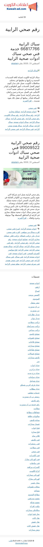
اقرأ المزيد (27, 101)
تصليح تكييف (34, 334)
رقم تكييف (35, 401)
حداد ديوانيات (34, 377)
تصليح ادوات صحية (20, 239)
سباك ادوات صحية (21, 122)
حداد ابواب (35, 365)
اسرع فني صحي (13, 229)
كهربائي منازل (34, 479)
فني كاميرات (34, 455)
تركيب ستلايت (34, 322)
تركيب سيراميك (33, 326)
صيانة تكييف (35, 420)
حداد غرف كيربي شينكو (30, 385)
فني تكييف (35, 440)
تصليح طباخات (34, 350)
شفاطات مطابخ (33, 412)
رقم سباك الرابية (26, 115)
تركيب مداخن (34, 330)
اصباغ (37, 291)
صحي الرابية (23, 250)
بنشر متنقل (35, 303)
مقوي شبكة (35, 502)
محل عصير (35, 483)
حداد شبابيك (35, 381)
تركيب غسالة (25, 236)
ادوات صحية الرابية (28, 111)
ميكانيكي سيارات (33, 510)
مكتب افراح (35, 506)
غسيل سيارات (34, 424)
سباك (8, 118)
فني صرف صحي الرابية (30, 264)
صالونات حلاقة (34, 416)
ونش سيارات (34, 530)
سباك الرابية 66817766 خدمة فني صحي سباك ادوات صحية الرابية (24, 51)
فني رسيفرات (34, 444)
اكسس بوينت (34, 295)
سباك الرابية (35, 122)
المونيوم (36, 299)
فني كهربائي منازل (32, 459)
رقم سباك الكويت (11, 115)
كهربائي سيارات (33, 475)
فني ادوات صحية (19, 253)
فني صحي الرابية (12, 129)
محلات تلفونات (33, 487)
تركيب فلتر (14, 236)
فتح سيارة (36, 432)
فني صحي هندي (12, 260)
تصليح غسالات (34, 354)
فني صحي (32, 108)
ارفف (37, 287)
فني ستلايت (35, 447)
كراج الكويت (34, 471)
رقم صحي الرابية (33, 118)
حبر (38, 361)
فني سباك (19, 257)
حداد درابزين (34, 369)
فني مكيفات (35, 463)
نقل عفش (35, 522)
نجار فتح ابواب (34, 514)
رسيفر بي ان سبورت (31, 397)
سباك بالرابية (28, 126)
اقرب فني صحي (13, 232)
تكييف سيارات (34, 357)
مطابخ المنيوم (34, 494)
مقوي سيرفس (34, 498)
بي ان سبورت (34, 307)
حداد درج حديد (34, 373)
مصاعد (37, 491)
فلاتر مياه (36, 436)
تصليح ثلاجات (34, 342)
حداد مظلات (35, 389)
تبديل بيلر (36, 236)
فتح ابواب (36, 428)
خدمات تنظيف (34, 393)
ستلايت (37, 408)
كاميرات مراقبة (33, 467)
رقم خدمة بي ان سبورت (30, 404)
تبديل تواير (35, 318)
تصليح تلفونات (34, 338)
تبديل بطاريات (34, 314)
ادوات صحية (35, 283)
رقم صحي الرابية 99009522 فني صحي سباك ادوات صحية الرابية (24, 150)
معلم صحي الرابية (12, 264)
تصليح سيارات (34, 346)
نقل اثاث (36, 518)
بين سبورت (35, 310)
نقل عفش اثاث (33, 526)
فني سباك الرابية (26, 129)
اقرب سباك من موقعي (30, 232)
